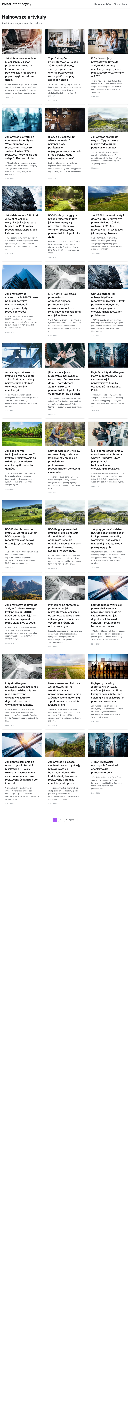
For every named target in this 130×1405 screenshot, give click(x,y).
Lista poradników (102, 4)
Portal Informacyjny (16, 4)
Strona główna (121, 4)
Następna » (71, 820)
